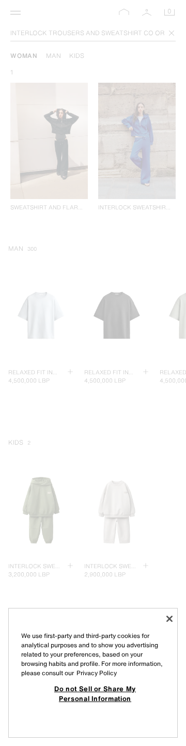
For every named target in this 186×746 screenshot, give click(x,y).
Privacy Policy (96, 672)
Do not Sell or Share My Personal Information (95, 693)
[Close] (169, 619)
